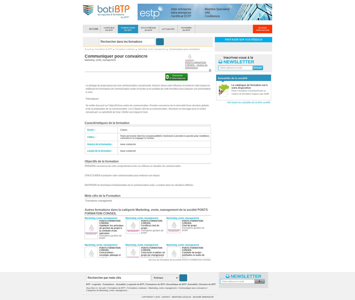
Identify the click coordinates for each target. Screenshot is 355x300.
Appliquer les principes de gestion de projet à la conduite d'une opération (111, 229)
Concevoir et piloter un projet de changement (153, 253)
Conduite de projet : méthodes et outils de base (193, 255)
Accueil (88, 49)
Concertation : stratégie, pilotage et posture (110, 255)
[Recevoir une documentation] (176, 79)
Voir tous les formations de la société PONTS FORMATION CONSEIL (179, 260)
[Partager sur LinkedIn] (234, 47)
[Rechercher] (160, 41)
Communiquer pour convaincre (184, 49)
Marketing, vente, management (152, 49)
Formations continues (125, 49)
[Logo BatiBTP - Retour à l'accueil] (106, 18)
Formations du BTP (103, 49)
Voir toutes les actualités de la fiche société (248, 102)
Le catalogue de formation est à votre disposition (249, 86)
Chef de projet (189, 225)
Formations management (98, 200)
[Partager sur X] (253, 47)
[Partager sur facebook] (243, 47)
